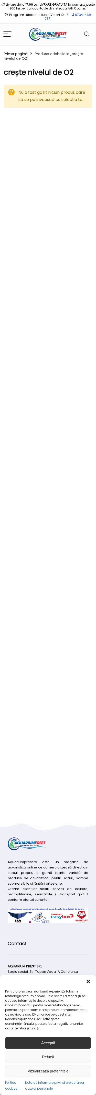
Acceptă (48, 1043)
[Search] (87, 34)
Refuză (48, 1057)
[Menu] (7, 34)
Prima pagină (15, 53)
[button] (88, 981)
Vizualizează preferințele (48, 1071)
